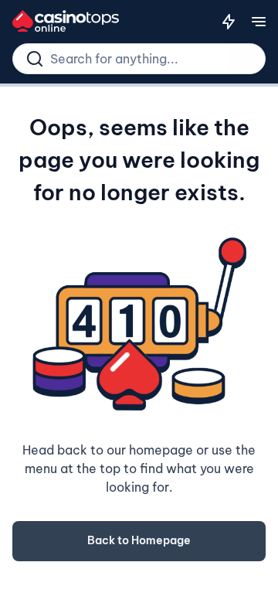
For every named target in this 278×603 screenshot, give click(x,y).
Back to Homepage (139, 540)
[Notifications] (228, 21)
